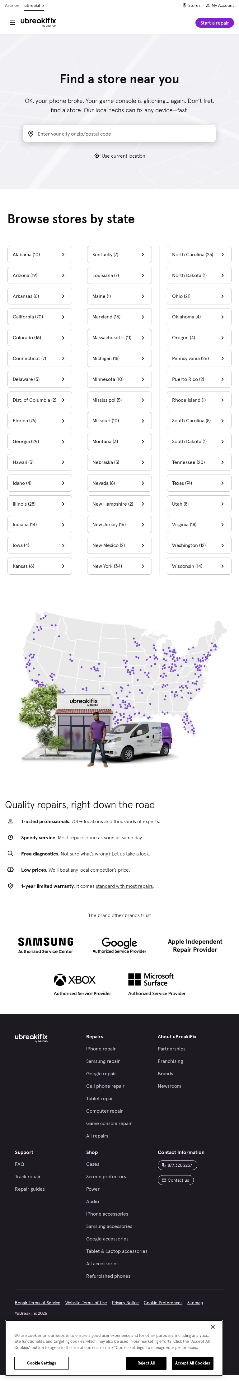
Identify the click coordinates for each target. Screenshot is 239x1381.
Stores (194, 5)
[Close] (213, 1327)
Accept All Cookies (192, 1363)
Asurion (12, 5)
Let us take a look (130, 853)
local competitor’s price (104, 870)
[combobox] (125, 134)
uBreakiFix (34, 5)
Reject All (146, 1363)
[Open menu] (12, 22)
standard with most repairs (124, 886)
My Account (223, 5)
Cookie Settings (41, 1363)
